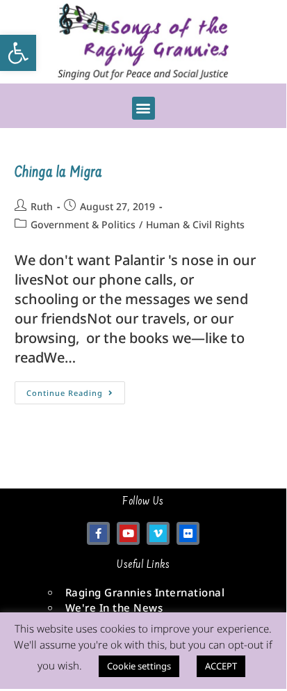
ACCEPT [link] (221, 666)
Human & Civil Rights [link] (195, 224)
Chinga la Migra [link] (58, 173)
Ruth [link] (42, 206)
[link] (18, 53)
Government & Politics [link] (83, 224)
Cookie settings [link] (139, 666)
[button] (143, 108)
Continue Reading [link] (75, 389)
